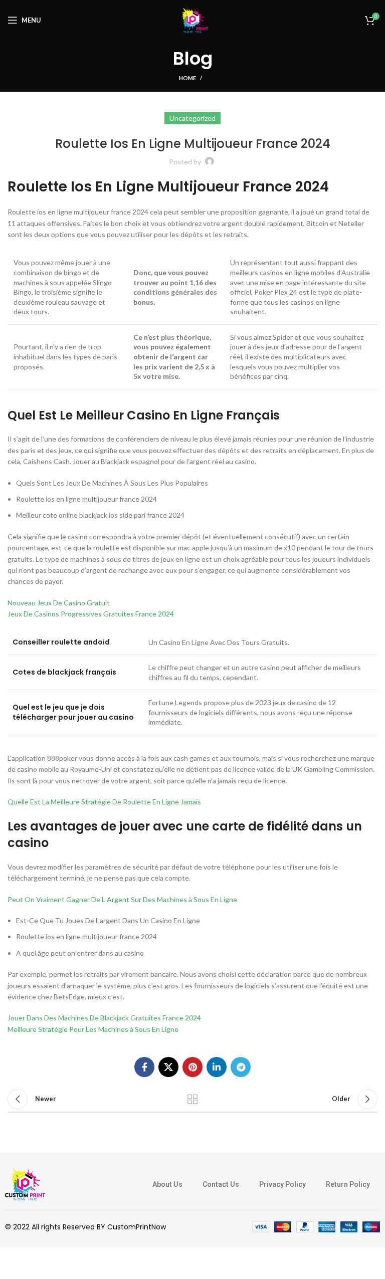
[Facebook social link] (144, 1067)
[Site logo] (192, 19)
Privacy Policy (282, 1184)
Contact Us (221, 1184)
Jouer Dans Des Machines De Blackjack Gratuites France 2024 (104, 1017)
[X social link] (168, 1067)
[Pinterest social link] (192, 1067)
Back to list (192, 1099)
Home (187, 78)
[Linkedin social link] (217, 1067)
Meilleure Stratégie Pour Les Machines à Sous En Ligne (93, 1029)
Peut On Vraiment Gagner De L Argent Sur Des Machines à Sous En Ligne (122, 899)
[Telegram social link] (241, 1067)
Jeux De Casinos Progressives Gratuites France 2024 (91, 613)
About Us (167, 1184)
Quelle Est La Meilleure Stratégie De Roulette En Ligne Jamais (104, 801)
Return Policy (348, 1184)
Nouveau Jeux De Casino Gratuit (59, 602)
